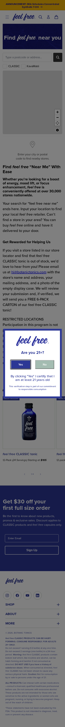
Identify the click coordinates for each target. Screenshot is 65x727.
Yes (20, 364)
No (45, 364)
